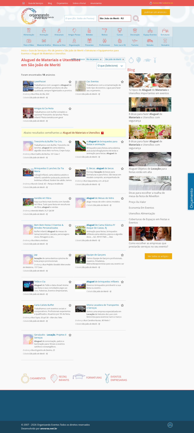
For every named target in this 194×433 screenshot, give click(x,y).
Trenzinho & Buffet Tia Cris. (48, 141)
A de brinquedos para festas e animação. (102, 143)
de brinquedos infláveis (103, 281)
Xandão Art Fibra (42, 198)
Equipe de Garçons (96, 254)
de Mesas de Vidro (100, 198)
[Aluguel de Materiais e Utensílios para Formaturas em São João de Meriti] (147, 60)
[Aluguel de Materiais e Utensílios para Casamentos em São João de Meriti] (131, 60)
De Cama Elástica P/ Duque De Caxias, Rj (101, 226)
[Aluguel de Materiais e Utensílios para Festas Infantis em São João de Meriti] (138, 60)
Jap (35, 254)
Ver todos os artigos (158, 256)
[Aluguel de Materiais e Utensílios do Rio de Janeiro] (123, 59)
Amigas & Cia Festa (44, 108)
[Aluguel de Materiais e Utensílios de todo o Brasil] (101, 59)
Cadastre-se (167, 3)
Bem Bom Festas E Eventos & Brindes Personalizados (48, 226)
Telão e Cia (39, 281)
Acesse (156, 3)
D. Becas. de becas (100, 168)
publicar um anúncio (155, 12)
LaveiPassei (40, 81)
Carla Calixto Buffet (44, 304)
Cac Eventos (93, 81)
